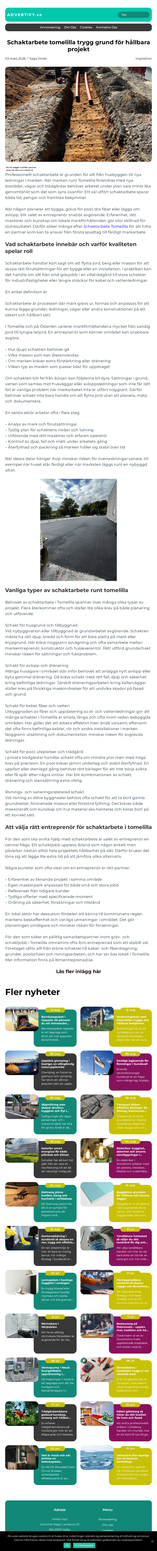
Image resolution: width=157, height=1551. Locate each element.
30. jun (130, 1404)
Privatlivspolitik (84, 1545)
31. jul (130, 1229)
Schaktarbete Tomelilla (105, 226)
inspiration (144, 58)
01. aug (130, 1185)
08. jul (55, 1360)
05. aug (55, 1141)
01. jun (130, 1448)
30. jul (55, 1273)
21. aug (55, 1010)
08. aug (130, 1054)
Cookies (86, 27)
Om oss (70, 27)
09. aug (55, 1054)
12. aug (130, 1010)
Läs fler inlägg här (78, 971)
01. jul (55, 1404)
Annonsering (50, 27)
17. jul (130, 1273)
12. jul (55, 1317)
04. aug (130, 1141)
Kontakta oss (106, 27)
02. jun (55, 1448)
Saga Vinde (38, 58)
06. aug (130, 1097)
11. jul (130, 1317)
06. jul (130, 1360)
